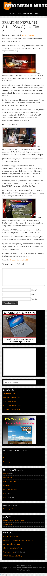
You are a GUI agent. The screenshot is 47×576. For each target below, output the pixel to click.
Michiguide (6, 485)
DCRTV (5, 474)
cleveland (13, 260)
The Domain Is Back (9, 401)
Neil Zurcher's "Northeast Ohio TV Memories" (18, 540)
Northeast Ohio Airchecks (11, 544)
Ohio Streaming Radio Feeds (12, 548)
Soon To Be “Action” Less (11, 409)
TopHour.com (7, 524)
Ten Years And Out (9, 393)
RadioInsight (7, 462)
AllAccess (6, 454)
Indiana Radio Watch (10, 481)
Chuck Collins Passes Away (12, 405)
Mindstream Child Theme (21, 568)
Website (34, 299)
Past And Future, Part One (11, 397)
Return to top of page (24, 565)
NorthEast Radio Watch (10, 489)
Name (33, 290)
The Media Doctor (9, 552)
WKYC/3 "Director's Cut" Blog (12, 556)
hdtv (17, 260)
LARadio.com (7, 477)
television (26, 260)
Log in (28, 570)
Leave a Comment (28, 35)
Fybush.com (7, 458)
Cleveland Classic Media (11, 536)
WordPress (21, 570)
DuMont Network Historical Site (13, 521)
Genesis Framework (38, 568)
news (21, 260)
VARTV (5, 497)
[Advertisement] (19, 362)
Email (33, 294)
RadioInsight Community (11, 509)
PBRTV (5, 493)
